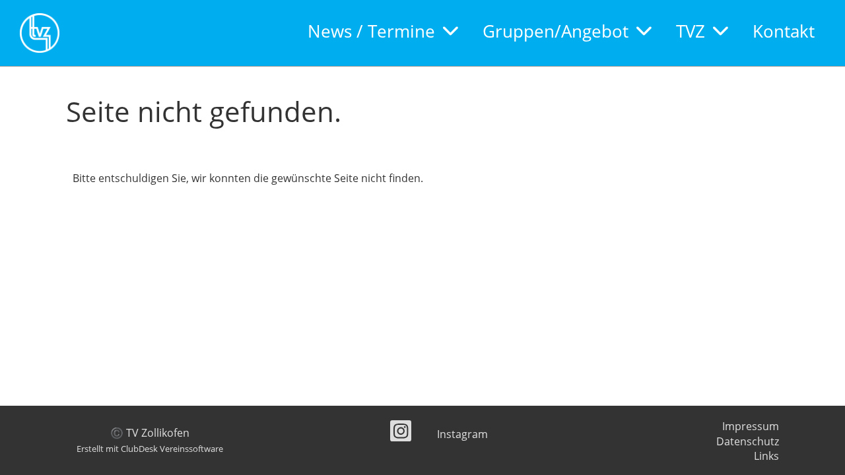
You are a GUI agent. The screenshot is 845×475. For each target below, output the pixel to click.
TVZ (690, 31)
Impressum (750, 426)
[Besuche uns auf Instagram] (400, 433)
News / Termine (371, 31)
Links (766, 456)
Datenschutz (747, 441)
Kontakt (784, 31)
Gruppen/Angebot (555, 31)
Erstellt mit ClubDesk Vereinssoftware (150, 449)
